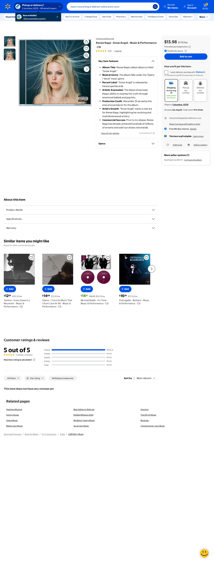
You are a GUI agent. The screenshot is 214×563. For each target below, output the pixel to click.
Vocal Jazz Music (81, 426)
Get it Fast (106, 16)
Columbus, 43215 (180, 104)
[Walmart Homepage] (8, 7)
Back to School (72, 16)
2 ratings (118, 51)
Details (193, 129)
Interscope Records (105, 38)
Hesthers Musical (14, 409)
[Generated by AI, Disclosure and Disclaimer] (153, 133)
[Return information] (185, 51)
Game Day (173, 16)
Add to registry (200, 145)
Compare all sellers (193, 160)
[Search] (155, 6)
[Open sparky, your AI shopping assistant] (204, 553)
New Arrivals (136, 16)
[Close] (58, 17)
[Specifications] (153, 218)
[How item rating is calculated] (34, 359)
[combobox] (113, 7)
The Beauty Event (155, 16)
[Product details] (153, 209)
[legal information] (189, 47)
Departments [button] (12, 17)
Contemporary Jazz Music (153, 426)
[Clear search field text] (148, 7)
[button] (171, 7)
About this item (14, 199)
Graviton (145, 409)
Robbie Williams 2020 (83, 415)
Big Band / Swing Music (84, 420)
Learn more (198, 136)
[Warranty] (153, 228)
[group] (108, 51)
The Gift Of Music (148, 415)
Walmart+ (188, 16)
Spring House (12, 415)
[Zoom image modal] (86, 55)
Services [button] (31, 17)
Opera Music (12, 420)
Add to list (177, 145)
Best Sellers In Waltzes (83, 409)
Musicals (145, 420)
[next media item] (86, 69)
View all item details (110, 133)
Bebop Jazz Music (14, 426)
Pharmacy (121, 16)
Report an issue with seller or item (184, 124)
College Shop (90, 16)
